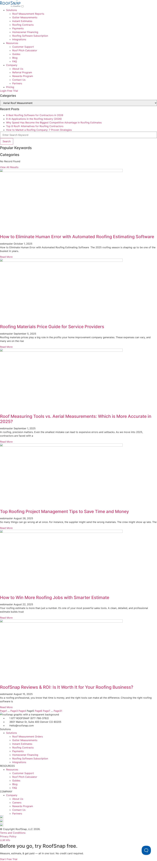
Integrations (19, 39)
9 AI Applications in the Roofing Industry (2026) (34, 118)
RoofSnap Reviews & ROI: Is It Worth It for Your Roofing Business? (67, 687)
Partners (17, 83)
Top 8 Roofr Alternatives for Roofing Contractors (34, 126)
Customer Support (23, 46)
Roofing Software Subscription (30, 35)
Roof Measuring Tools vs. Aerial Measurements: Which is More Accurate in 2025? (75, 419)
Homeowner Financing (25, 32)
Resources (12, 43)
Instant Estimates (22, 21)
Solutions (11, 10)
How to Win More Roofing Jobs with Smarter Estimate (54, 597)
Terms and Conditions (12, 832)
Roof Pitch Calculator (24, 50)
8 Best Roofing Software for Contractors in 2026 (34, 115)
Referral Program (22, 72)
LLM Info (5, 840)
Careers (16, 802)
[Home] (10, 6)
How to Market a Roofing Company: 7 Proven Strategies (39, 129)
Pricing (10, 87)
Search (7, 141)
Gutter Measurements (24, 17)
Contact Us (18, 79)
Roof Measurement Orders (27, 736)
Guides (16, 54)
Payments (18, 28)
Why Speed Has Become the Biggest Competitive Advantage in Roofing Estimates (54, 122)
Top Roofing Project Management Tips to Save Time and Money (65, 511)
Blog (14, 57)
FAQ (14, 61)
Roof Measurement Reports (28, 13)
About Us (17, 68)
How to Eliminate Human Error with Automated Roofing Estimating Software (77, 236)
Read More (6, 256)
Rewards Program (22, 76)
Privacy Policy (8, 836)
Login (3, 90)
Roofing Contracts (23, 24)
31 (58, 710)
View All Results (9, 167)
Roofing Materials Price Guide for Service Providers (52, 326)
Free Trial (12, 90)
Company (11, 65)
